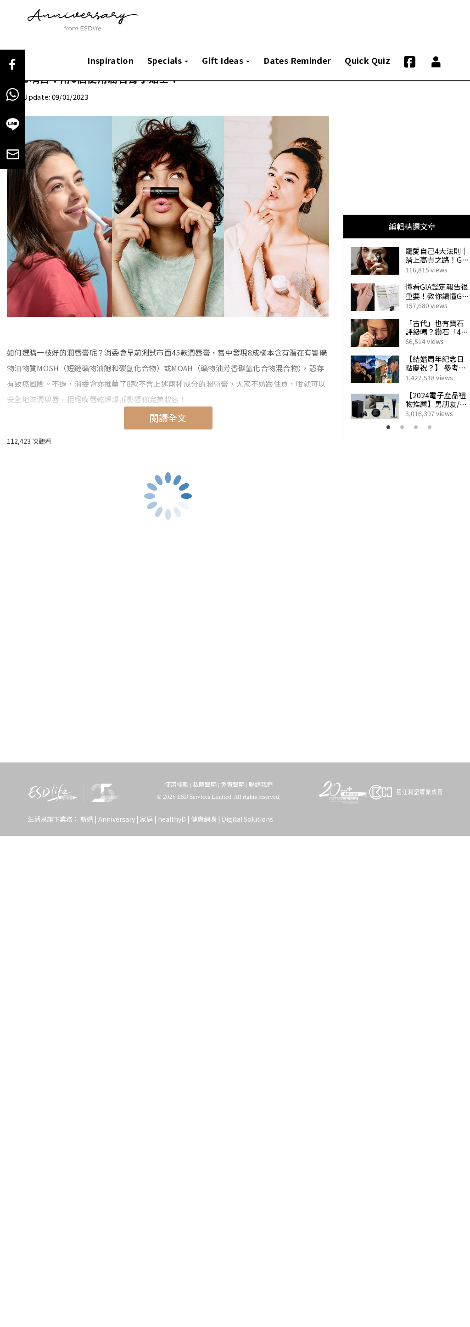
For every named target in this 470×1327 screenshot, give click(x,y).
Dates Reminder (297, 60)
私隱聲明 (205, 784)
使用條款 (177, 784)
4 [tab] (432, 430)
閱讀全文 (168, 417)
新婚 (86, 819)
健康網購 (204, 819)
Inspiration (110, 60)
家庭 (146, 819)
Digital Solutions (247, 819)
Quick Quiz (367, 60)
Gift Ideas (223, 60)
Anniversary (116, 819)
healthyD (172, 819)
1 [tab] (391, 430)
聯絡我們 (261, 784)
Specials (165, 60)
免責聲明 (233, 784)
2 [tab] (404, 430)
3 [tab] (418, 430)
